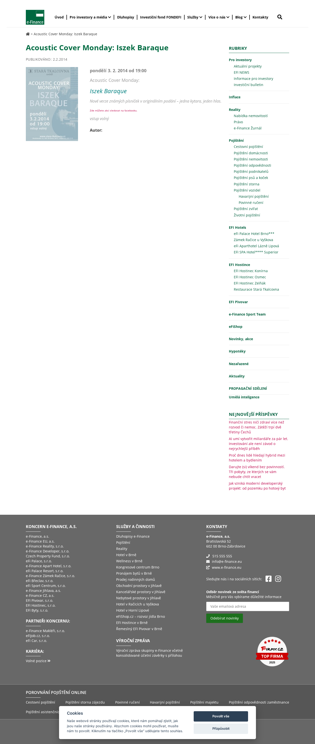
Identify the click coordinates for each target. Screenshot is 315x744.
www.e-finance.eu (226, 567)
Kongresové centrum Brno (137, 567)
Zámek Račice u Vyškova (253, 239)
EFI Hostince (239, 264)
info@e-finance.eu (227, 561)
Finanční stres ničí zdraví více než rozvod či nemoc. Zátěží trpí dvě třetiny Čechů (256, 427)
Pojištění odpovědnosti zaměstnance (259, 702)
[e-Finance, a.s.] (28, 34)
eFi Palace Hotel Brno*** (254, 233)
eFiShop (235, 326)
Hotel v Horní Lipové (132, 610)
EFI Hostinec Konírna (251, 270)
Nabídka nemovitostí (251, 115)
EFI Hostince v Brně (132, 622)
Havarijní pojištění (254, 196)
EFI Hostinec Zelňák (250, 283)
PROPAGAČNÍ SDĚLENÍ (248, 388)
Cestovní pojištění (248, 146)
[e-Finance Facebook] (269, 579)
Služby (193, 17)
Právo (238, 122)
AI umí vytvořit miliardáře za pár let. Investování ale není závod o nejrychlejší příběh (258, 443)
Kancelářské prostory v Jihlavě (140, 591)
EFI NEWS (241, 72)
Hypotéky (237, 351)
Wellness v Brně (129, 561)
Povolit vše (220, 716)
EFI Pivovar (238, 302)
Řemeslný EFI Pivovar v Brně (139, 628)
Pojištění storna (246, 184)
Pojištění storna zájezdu (85, 702)
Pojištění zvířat (246, 208)
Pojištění (236, 140)
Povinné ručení (251, 202)
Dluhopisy (125, 17)
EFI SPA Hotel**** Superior (256, 252)
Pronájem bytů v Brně (134, 573)
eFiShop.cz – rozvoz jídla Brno (140, 616)
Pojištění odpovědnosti (252, 165)
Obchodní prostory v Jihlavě (139, 585)
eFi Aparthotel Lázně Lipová (256, 246)
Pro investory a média (89, 17)
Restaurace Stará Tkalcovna (256, 289)
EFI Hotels (237, 227)
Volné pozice (36, 660)
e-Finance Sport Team (247, 314)
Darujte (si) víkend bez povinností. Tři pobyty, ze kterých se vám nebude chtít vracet (257, 471)
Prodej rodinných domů (135, 579)
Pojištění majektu (204, 702)
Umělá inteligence (244, 397)
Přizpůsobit (221, 728)
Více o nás (217, 17)
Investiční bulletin (248, 84)
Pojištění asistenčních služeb (49, 711)
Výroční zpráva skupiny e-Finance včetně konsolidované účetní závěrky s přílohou (149, 653)
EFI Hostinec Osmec (250, 277)
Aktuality (237, 376)
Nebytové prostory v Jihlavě (138, 598)
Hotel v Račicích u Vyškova (137, 604)
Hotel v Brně (126, 554)
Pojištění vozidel (247, 190)
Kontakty (260, 17)
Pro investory (240, 59)
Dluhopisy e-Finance (133, 536)
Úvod (59, 17)
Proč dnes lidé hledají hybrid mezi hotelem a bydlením (257, 457)
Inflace (234, 97)
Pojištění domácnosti (251, 153)
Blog (239, 17)
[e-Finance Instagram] (278, 579)
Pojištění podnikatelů (251, 171)
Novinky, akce (241, 339)
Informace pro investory (253, 78)
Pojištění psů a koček (251, 177)
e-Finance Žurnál (248, 128)
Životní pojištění (247, 215)
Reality (234, 109)
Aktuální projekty (248, 66)
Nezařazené (239, 363)
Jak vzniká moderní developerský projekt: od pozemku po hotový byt (257, 486)
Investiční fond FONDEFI (160, 17)
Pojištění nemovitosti (251, 159)
